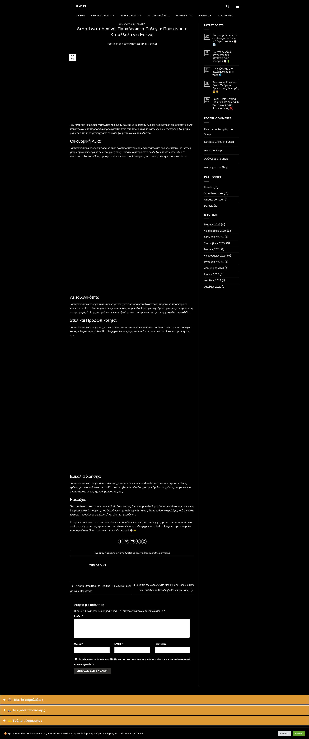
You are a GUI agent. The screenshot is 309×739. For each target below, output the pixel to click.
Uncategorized (213, 199)
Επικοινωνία (224, 15)
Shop (207, 134)
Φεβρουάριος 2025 (215, 231)
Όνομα (78, 643)
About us (205, 15)
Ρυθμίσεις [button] (284, 733)
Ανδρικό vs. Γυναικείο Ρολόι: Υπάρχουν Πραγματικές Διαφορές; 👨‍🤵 (225, 87)
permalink (164, 553)
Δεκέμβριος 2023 (214, 268)
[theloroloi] (154, 6)
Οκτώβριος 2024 (214, 237)
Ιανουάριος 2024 (214, 262)
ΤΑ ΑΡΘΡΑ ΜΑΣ (184, 15)
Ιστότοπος (160, 643)
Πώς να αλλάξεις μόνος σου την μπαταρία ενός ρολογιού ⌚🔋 (221, 56)
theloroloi (151, 44)
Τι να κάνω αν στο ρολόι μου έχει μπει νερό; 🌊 (223, 71)
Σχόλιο (78, 616)
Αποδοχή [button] (299, 733)
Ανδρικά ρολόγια (130, 15)
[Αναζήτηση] (227, 6)
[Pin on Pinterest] (138, 541)
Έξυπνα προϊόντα (158, 15)
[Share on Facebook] (120, 541)
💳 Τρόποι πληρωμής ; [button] (25, 720)
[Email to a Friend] (132, 541)
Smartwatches (127, 24)
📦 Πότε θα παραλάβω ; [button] (25, 699)
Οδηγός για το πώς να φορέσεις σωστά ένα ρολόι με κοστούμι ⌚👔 (225, 40)
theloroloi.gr (162, 526)
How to (208, 187)
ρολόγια (141, 24)
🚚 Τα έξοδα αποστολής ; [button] (26, 710)
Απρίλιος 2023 (212, 280)
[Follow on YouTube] (84, 6)
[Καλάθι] (237, 6)
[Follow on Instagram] (76, 6)
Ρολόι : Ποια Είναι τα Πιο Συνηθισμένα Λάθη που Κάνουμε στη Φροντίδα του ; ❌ (225, 103)
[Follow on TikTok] (80, 6)
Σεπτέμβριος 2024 (214, 243)
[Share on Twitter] (126, 541)
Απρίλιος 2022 (212, 287)
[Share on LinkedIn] (144, 541)
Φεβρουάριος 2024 (215, 255)
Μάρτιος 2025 (212, 224)
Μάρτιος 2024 (212, 249)
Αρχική (81, 15)
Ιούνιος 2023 (211, 274)
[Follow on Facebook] (72, 6)
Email (118, 643)
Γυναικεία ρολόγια (102, 15)
